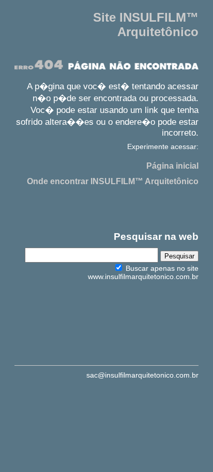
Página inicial (172, 165)
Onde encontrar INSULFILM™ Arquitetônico (113, 181)
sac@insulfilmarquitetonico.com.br (142, 375)
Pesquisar (179, 256)
